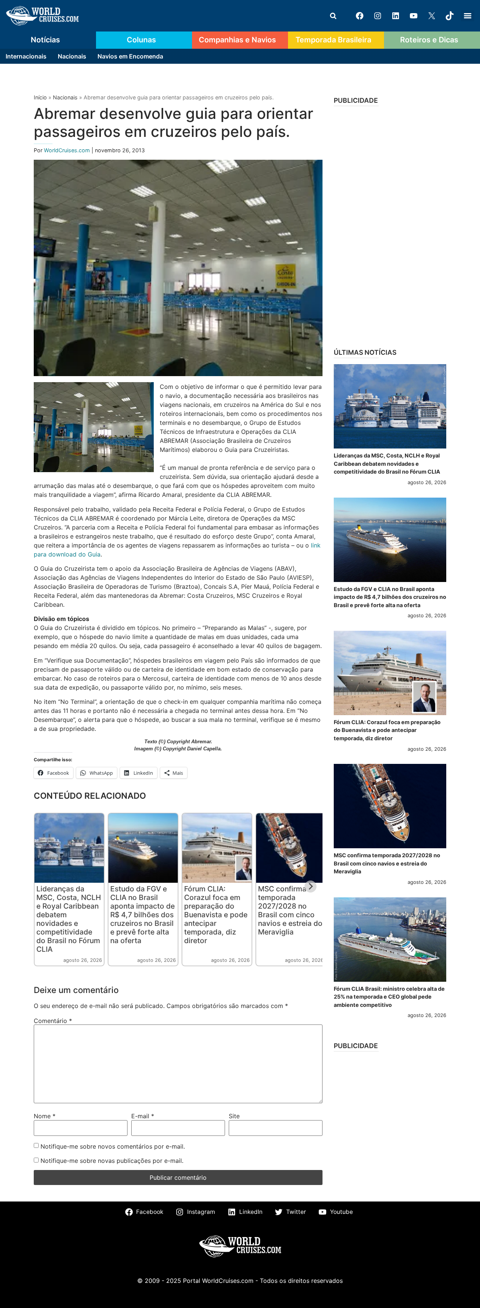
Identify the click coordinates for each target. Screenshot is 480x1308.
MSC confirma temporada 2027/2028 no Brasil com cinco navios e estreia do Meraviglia (290, 910)
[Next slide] (310, 886)
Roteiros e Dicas (429, 39)
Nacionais (72, 56)
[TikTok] (449, 15)
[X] (431, 15)
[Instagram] (377, 15)
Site (234, 1116)
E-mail (142, 1116)
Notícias (45, 39)
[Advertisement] (390, 224)
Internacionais (26, 56)
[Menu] (467, 15)
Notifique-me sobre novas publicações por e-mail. (111, 1161)
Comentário (53, 1021)
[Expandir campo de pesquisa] (333, 16)
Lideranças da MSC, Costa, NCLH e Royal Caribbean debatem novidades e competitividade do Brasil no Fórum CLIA (68, 919)
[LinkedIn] (395, 15)
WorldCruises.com (68, 150)
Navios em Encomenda (130, 56)
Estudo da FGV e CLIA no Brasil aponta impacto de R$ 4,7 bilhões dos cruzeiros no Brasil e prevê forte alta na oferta (142, 914)
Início (40, 97)
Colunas (141, 39)
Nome (45, 1116)
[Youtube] (413, 15)
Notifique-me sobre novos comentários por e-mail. (112, 1146)
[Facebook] (359, 15)
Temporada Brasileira (333, 39)
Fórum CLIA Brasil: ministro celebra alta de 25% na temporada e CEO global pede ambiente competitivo (389, 997)
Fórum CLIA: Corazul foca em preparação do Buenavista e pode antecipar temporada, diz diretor (216, 914)
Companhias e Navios (237, 39)
